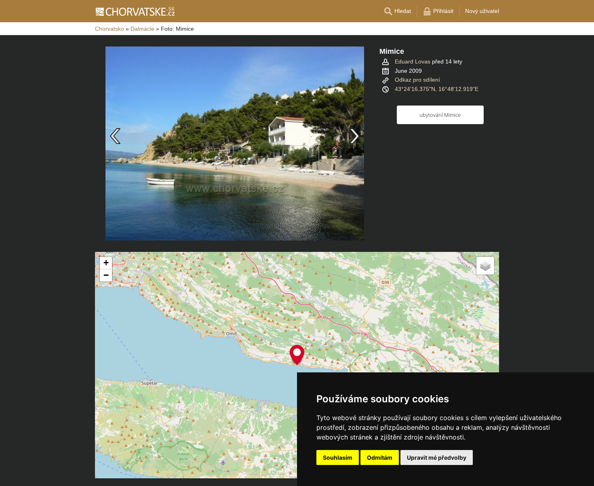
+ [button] (106, 263)
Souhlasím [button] (337, 457)
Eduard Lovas (412, 61)
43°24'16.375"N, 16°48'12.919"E (436, 89)
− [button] (106, 275)
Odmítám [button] (379, 457)
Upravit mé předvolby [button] (436, 457)
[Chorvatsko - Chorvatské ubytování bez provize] (135, 11)
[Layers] (485, 266)
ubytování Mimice (440, 114)
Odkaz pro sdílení (417, 79)
